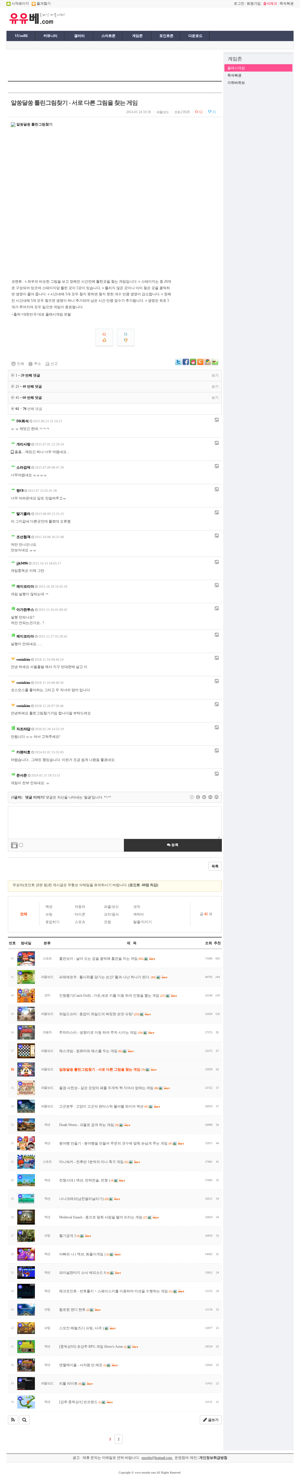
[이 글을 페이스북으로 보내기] (186, 364)
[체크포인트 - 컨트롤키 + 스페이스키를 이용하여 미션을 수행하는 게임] (26, 1291)
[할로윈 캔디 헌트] (26, 1309)
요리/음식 (111, 914)
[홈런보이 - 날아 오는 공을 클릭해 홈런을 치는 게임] (26, 958)
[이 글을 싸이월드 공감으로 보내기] (200, 362)
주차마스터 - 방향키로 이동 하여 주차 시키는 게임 (100, 1032)
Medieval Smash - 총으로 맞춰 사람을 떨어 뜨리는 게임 (103, 1217)
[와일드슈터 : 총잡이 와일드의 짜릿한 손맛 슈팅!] (26, 1013)
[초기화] (210, 797)
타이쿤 (80, 914)
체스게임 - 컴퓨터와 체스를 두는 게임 (90, 1051)
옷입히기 (52, 922)
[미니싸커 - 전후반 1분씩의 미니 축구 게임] (26, 1161)
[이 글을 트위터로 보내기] (178, 364)
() (16, 797)
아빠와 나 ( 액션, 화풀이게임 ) (84, 1254)
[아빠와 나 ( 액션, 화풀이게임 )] (26, 1254)
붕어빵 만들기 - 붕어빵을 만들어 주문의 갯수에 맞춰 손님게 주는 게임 (115, 1143)
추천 (217, 943)
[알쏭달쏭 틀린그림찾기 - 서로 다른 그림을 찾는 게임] (26, 1069)
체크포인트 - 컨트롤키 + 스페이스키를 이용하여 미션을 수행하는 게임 (115, 1291)
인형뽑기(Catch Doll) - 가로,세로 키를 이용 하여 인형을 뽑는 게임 (112, 996)
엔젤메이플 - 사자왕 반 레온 (82, 1365)
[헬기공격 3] (26, 1235)
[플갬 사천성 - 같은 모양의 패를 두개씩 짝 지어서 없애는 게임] (26, 1087)
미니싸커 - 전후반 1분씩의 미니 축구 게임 (93, 1162)
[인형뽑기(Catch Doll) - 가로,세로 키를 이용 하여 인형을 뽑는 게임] (26, 995)
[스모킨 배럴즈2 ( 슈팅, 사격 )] (26, 1328)
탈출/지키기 (142, 922)
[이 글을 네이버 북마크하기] (215, 364)
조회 (208, 943)
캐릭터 (138, 914)
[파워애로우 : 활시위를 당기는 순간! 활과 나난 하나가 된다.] (26, 977)
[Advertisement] (138, 18)
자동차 (80, 907)
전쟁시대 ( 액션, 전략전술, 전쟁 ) (86, 1180)
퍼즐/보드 (111, 907)
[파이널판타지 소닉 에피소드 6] (26, 1272)
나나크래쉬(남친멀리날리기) (83, 1199)
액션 (48, 907)
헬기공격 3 (69, 1236)
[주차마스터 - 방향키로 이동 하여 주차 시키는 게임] (26, 1032)
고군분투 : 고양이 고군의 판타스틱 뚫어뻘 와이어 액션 (103, 1106)
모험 (107, 922)
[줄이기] (216, 797)
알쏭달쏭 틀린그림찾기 (34, 124)
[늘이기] (204, 797)
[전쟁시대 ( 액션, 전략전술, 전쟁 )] (26, 1180)
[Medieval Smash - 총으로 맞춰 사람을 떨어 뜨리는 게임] (26, 1217)
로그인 (239, 3)
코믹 (136, 907)
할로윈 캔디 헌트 (74, 1310)
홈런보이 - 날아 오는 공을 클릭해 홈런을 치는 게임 (101, 959)
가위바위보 (236, 83)
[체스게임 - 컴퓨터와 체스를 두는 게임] (26, 1051)
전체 (23, 914)
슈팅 (48, 914)
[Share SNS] (216, 420)
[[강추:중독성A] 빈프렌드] (26, 1402)
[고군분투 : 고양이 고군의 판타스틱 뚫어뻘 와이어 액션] (26, 1106)
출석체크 (270, 3)
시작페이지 (20, 3)
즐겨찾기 (43, 3)
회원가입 (254, 3)
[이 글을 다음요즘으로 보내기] (193, 364)
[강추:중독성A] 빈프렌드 (80, 1402)
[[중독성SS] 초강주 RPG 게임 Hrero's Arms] (26, 1346)
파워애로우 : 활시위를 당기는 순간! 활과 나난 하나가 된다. (107, 977)
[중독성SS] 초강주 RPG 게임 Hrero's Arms (92, 1347)
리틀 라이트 (70, 1383)
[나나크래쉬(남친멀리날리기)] (26, 1198)
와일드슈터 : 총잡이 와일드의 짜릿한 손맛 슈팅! (99, 1014)
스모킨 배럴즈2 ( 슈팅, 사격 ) (82, 1328)
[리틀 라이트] (26, 1383)
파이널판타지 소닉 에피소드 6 (84, 1273)
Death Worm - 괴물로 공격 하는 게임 (88, 1125)
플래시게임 (236, 68)
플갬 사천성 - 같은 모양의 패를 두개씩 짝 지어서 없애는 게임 (108, 1088)
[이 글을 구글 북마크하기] (207, 364)
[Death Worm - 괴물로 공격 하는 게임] (26, 1125)
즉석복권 (286, 3)
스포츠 (80, 922)
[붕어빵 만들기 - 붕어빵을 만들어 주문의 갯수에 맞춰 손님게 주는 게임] (26, 1143)
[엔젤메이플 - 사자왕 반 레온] (26, 1365)
